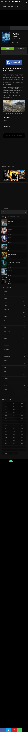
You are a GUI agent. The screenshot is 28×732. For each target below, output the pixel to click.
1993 (6, 437)
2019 (14, 409)
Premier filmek (7, 356)
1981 (6, 450)
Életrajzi (5, 316)
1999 (6, 431)
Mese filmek (6, 349)
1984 (6, 447)
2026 (6, 403)
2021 (22, 406)
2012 (22, 415)
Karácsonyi (6, 342)
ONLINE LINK (20, 52)
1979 (22, 450)
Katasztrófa (6, 345)
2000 (22, 428)
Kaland (5, 338)
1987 (6, 443)
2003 (22, 425)
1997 (22, 431)
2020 (6, 409)
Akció (13, 42)
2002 (6, 428)
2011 (6, 418)
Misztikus (6, 353)
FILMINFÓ (7, 48)
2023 (6, 406)
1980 (14, 450)
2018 (22, 409)
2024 (22, 403)
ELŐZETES (7, 52)
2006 (22, 422)
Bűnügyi (5, 302)
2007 (14, 422)
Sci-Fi (17, 42)
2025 (14, 403)
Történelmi (6, 378)
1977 (14, 453)
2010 (14, 418)
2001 (14, 428)
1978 (6, 453)
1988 (22, 440)
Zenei (5, 393)
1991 (22, 437)
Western (5, 389)
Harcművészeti (7, 331)
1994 (22, 434)
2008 (6, 422)
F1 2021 (5, 320)
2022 (14, 406)
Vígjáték (5, 385)
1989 (14, 440)
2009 (22, 418)
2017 (6, 412)
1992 (14, 437)
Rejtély (5, 360)
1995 (14, 434)
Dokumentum (6, 309)
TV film (5, 382)
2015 (22, 412)
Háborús (5, 327)
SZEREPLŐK (21, 48)
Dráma (5, 313)
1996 (6, 434)
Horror (5, 334)
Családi (5, 305)
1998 (14, 431)
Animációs (6, 298)
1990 (6, 440)
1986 (14, 443)
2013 (14, 415)
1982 (22, 447)
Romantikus (6, 363)
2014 (6, 415)
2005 (6, 425)
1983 (14, 447)
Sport (5, 371)
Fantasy (5, 323)
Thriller (5, 374)
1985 (22, 443)
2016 (14, 412)
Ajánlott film (6, 291)
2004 (14, 425)
